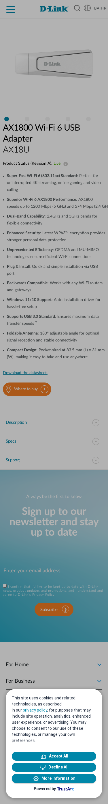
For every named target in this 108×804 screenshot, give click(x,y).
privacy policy (35, 710)
